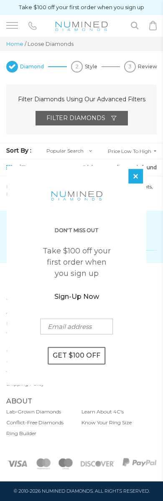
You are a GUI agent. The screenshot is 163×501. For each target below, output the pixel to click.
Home (14, 43)
